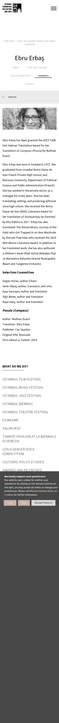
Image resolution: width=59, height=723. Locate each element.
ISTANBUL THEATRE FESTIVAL (25, 412)
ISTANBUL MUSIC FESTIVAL (23, 387)
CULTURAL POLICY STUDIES (23, 462)
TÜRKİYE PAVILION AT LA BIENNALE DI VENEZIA (29, 439)
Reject (24, 502)
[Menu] (54, 8)
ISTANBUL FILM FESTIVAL (21, 379)
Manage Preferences (43, 502)
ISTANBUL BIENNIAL (17, 404)
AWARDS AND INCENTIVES (22, 470)
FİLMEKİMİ (10, 420)
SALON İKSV (11, 428)
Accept (10, 502)
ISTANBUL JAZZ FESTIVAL (22, 395)
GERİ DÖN (12, 97)
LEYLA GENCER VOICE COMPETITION (18, 452)
